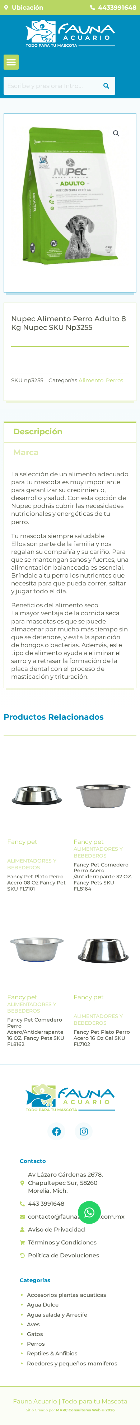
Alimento (91, 380)
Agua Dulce (43, 1304)
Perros (114, 380)
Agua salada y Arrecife (57, 1314)
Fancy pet (22, 841)
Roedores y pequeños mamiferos (72, 1363)
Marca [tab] (26, 452)
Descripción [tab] (37, 431)
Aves (33, 1324)
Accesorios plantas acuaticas (66, 1294)
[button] (11, 62)
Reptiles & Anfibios (52, 1353)
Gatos (35, 1334)
